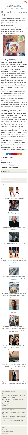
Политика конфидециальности (7, 431)
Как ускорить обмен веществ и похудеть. (12, 420)
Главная (7, 8)
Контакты (3, 429)
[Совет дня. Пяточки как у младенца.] (14, 196)
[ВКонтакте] (8, 154)
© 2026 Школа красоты (6, 427)
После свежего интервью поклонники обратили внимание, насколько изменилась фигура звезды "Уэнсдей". (13, 395)
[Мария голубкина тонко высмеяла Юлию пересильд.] (14, 226)
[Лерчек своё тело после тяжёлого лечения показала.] (14, 309)
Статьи (12, 8)
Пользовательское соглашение (11, 429)
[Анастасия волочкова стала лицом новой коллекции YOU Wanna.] (14, 241)
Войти (23, 1)
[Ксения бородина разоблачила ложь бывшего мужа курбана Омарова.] (14, 210)
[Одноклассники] (19, 154)
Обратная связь (5, 433)
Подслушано (19, 8)
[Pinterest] (14, 154)
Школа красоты (14, 6)
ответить (12, 164)
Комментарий (5, 171)
